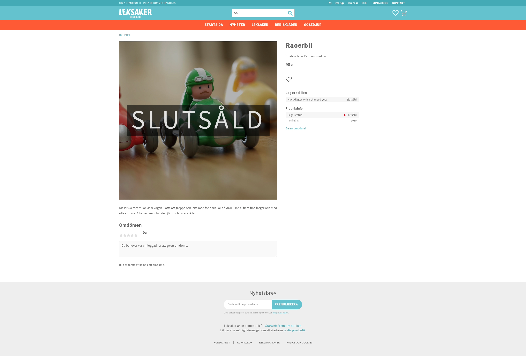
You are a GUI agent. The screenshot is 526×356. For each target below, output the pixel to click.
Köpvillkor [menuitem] (244, 342)
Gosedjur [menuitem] (313, 24)
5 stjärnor (136, 235)
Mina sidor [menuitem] (380, 3)
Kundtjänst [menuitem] (222, 342)
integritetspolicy (280, 312)
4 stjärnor (132, 235)
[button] (395, 13)
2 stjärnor (125, 235)
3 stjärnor (128, 235)
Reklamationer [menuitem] (269, 342)
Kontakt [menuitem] (398, 3)
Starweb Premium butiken (283, 326)
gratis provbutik (295, 330)
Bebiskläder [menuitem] (286, 24)
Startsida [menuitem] (213, 24)
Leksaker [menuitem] (260, 24)
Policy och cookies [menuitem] (299, 342)
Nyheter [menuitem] (237, 24)
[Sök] (289, 13)
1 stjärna (121, 235)
